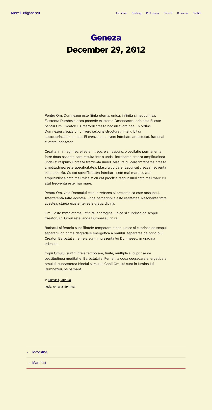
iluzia (48, 286)
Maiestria (39, 352)
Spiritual (65, 280)
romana (58, 286)
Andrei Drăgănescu (25, 13)
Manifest (39, 363)
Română (53, 280)
